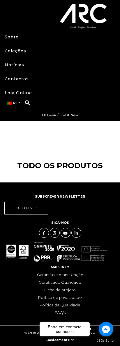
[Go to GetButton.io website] (106, 340)
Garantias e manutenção (60, 274)
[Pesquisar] (27, 103)
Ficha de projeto (60, 290)
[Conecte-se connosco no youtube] (65, 233)
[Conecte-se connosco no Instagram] (55, 233)
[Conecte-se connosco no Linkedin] (76, 233)
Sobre (12, 37)
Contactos (17, 78)
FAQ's (60, 312)
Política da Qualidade (60, 305)
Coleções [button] (15, 51)
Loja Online (18, 92)
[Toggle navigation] (11, 16)
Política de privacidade (60, 297)
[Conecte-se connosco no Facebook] (44, 233)
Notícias (14, 65)
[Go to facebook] (106, 329)
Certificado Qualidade (60, 282)
